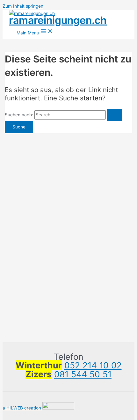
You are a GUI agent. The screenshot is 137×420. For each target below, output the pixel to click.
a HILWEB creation (22, 407)
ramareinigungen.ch (58, 20)
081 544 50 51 (83, 374)
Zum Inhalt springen (23, 6)
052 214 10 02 (93, 365)
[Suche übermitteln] (114, 115)
